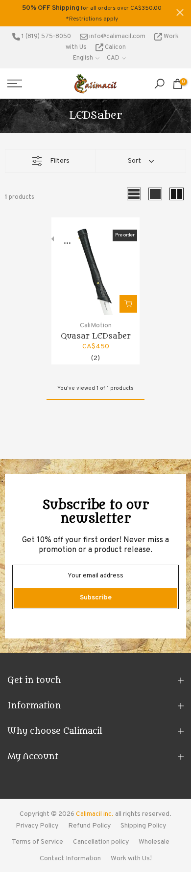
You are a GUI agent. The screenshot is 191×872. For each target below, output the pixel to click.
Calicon (114, 47)
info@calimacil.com (116, 37)
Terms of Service (37, 842)
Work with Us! (131, 858)
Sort (134, 161)
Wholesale (154, 842)
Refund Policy (89, 826)
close (180, 12)
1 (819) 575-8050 (45, 37)
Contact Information (70, 858)
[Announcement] (91, 13)
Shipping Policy (143, 826)
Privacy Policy (37, 826)
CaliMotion (96, 325)
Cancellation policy (101, 842)
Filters (60, 161)
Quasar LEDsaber (96, 336)
